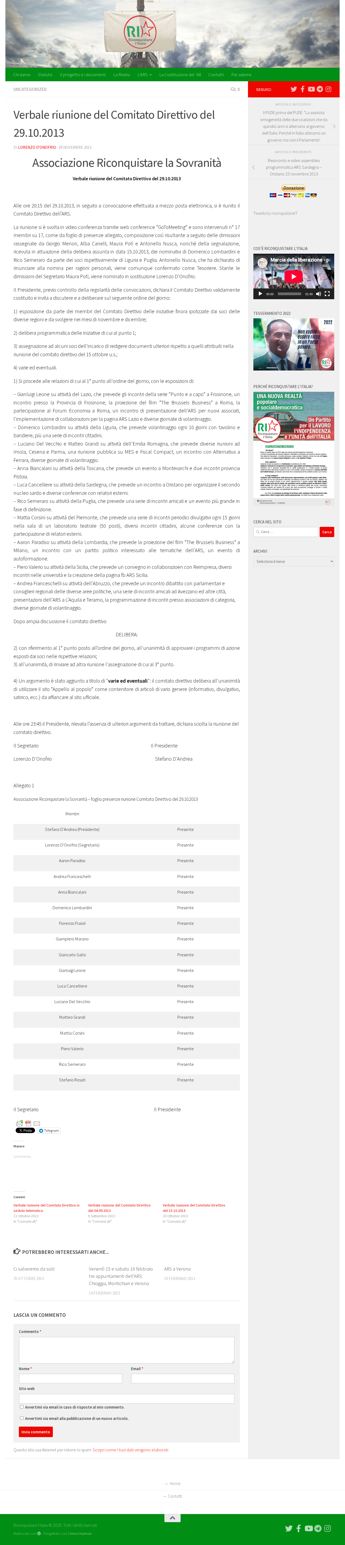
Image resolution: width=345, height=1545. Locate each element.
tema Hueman (81, 1533)
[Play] (260, 294)
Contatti (216, 74)
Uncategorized (30, 89)
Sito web (26, 1388)
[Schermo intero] (327, 294)
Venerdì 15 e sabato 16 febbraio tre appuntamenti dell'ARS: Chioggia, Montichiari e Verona (121, 1276)
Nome (25, 1368)
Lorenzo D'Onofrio (37, 147)
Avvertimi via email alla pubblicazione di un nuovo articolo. (77, 1418)
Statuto (45, 74)
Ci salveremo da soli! (34, 1269)
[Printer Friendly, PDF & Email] (28, 1123)
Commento (30, 1331)
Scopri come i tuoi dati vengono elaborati (130, 1450)
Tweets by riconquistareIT (275, 213)
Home (175, 1483)
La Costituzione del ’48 (180, 74)
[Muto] (318, 294)
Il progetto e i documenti (83, 74)
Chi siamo (21, 74)
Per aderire (241, 74)
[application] (293, 276)
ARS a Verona (177, 1269)
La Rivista (121, 74)
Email (137, 1368)
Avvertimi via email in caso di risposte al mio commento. (75, 1407)
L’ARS (142, 74)
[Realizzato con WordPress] (39, 1533)
